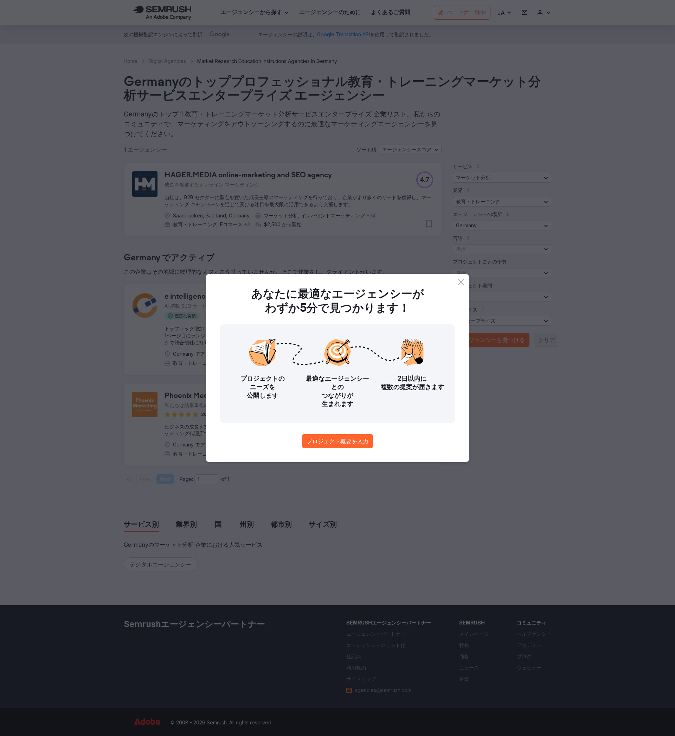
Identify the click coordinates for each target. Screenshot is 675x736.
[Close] (460, 282)
